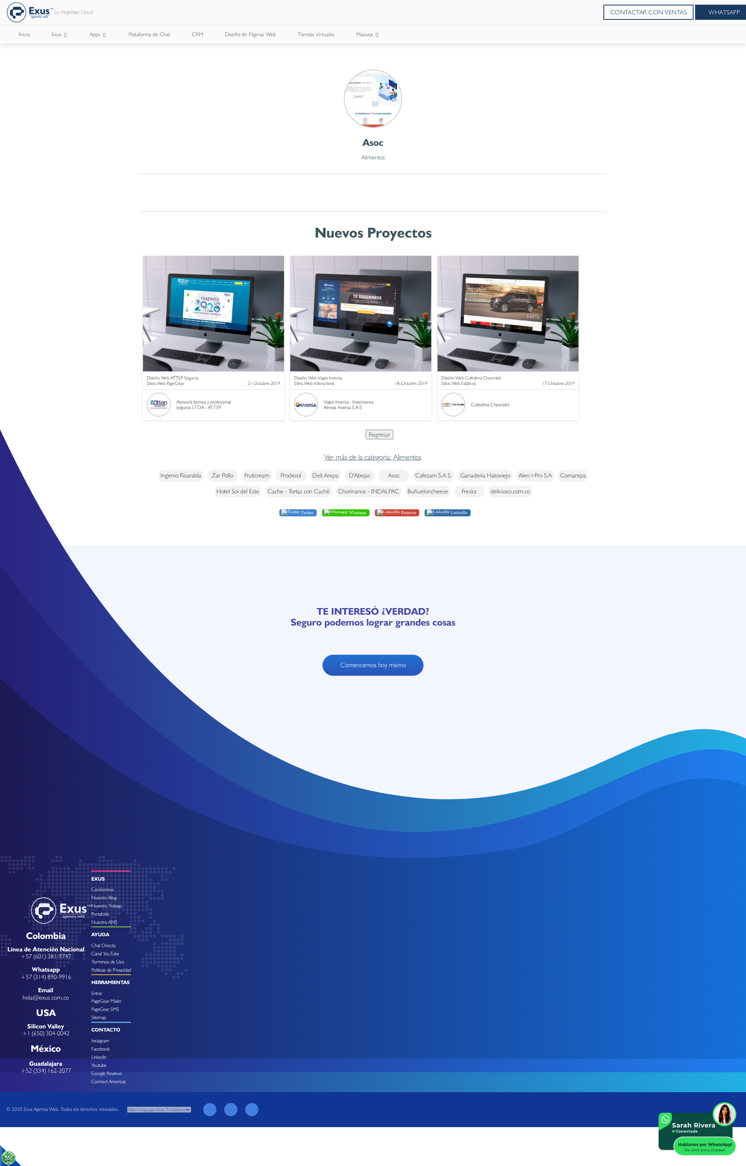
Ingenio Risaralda (180, 475)
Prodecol (291, 475)
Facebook (100, 1049)
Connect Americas (108, 1081)
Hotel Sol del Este (237, 491)
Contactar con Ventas (648, 12)
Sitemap (98, 1017)
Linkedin (98, 1057)
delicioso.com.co (510, 491)
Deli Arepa (325, 475)
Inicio (24, 34)
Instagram (100, 1041)
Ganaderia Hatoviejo (485, 475)
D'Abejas (359, 475)
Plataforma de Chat (149, 34)
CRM (197, 34)
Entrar (96, 993)
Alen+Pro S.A (535, 475)
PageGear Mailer (106, 1001)
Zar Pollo (222, 475)
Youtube (98, 1065)
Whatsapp (357, 512)
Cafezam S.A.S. (433, 475)
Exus (57, 34)
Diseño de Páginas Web (250, 34)
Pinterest (408, 512)
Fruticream (256, 475)
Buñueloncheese (428, 491)
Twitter (307, 512)
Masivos (365, 34)
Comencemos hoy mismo (373, 665)
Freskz (469, 491)
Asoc (393, 475)
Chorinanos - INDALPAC (368, 491)
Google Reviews (106, 1073)
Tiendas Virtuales (316, 34)
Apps (96, 34)
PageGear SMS (105, 1009)
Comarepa (573, 475)
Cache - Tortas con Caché (298, 491)
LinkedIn (458, 512)
